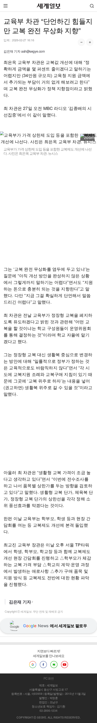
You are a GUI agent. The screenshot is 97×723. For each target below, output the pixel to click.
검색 (92, 6)
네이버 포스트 (53, 664)
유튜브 (64, 664)
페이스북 (43, 664)
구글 (32, 664)
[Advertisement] (48, 210)
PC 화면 (49, 678)
